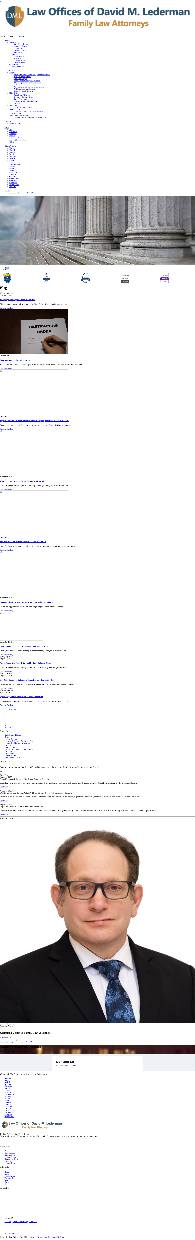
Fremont (12, 160)
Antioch (12, 152)
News (7, 128)
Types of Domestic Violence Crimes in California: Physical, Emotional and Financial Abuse (34, 421)
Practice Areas (10, 71)
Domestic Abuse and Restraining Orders (15, 360)
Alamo (11, 148)
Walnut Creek (14, 185)
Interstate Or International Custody (26, 101)
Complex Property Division (23, 91)
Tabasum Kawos (20, 50)
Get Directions (10, 1233)
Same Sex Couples (20, 79)
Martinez (12, 166)
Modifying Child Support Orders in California (17, 300)
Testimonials (13, 64)
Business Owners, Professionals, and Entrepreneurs (32, 75)
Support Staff (14, 54)
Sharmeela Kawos (20, 46)
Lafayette (12, 162)
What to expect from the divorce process (28, 83)
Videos (11, 142)
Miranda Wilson (19, 58)
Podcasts (12, 136)
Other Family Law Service (14, 757)
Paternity (17, 103)
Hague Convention (20, 99)
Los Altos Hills (14, 164)
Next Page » (9, 727)
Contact (7, 191)
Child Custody (14, 93)
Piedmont (12, 174)
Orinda (11, 170)
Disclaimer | (52, 1237)
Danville (12, 158)
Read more (4, 787)
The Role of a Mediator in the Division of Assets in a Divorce (23, 542)
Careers (7, 1184)
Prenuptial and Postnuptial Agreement (27, 81)
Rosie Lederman (19, 62)
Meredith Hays (19, 48)
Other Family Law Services (19, 115)
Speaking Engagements (17, 140)
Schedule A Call (6, 1037)
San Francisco (14, 179)
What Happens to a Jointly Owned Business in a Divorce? (22, 481)
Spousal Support (15, 113)
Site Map (60, 1237)
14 (5, 725)
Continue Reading (6, 308)
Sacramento (13, 176)
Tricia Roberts (19, 56)
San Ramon (13, 181)
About (7, 40)
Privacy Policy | (42, 1237)
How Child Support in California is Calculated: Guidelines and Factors (27, 680)
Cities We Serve (10, 146)
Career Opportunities (16, 66)
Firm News (13, 132)
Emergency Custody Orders (23, 97)
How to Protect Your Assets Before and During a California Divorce (26, 663)
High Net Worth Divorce (22, 77)
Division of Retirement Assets (24, 89)
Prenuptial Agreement (12, 1163)
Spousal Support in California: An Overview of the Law (21, 697)
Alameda (12, 150)
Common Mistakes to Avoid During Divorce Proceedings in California (26, 602)
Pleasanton (13, 172)
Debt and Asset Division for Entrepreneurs (29, 87)
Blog (11, 130)
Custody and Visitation (22, 95)
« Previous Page (10, 709)
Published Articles (15, 138)
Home (7, 268)
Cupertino (12, 156)
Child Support (14, 105)
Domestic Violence (16, 109)
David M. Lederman (21, 44)
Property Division (15, 85)
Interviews (12, 134)
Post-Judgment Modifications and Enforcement (30, 117)
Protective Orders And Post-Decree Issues (28, 111)
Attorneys (12, 42)
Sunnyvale (13, 183)
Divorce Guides (14, 124)
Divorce (12, 73)
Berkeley (12, 154)
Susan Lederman (20, 60)
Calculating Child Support (23, 107)
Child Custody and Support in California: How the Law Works (24, 646)
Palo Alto (12, 187)
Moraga (12, 168)
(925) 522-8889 (19, 36)
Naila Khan (18, 52)
